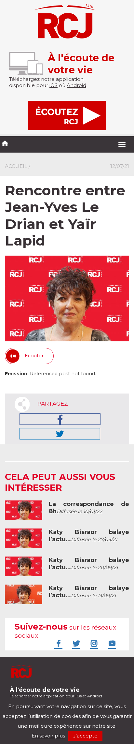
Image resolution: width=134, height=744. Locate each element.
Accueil (16, 166)
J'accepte (85, 736)
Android (76, 85)
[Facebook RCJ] (57, 643)
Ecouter (34, 356)
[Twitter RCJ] (75, 643)
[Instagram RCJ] (93, 643)
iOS (53, 85)
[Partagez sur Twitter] (60, 433)
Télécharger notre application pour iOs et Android (56, 692)
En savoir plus (48, 736)
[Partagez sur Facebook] (60, 419)
